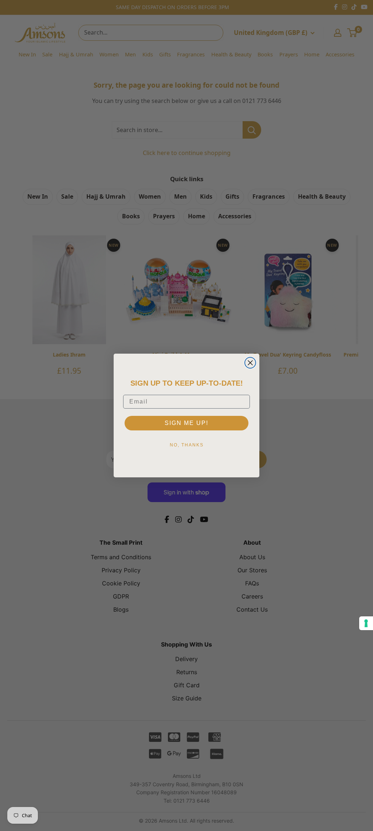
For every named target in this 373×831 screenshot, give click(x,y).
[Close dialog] (250, 362)
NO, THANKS (187, 445)
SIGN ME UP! (186, 423)
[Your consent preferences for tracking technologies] (366, 623)
